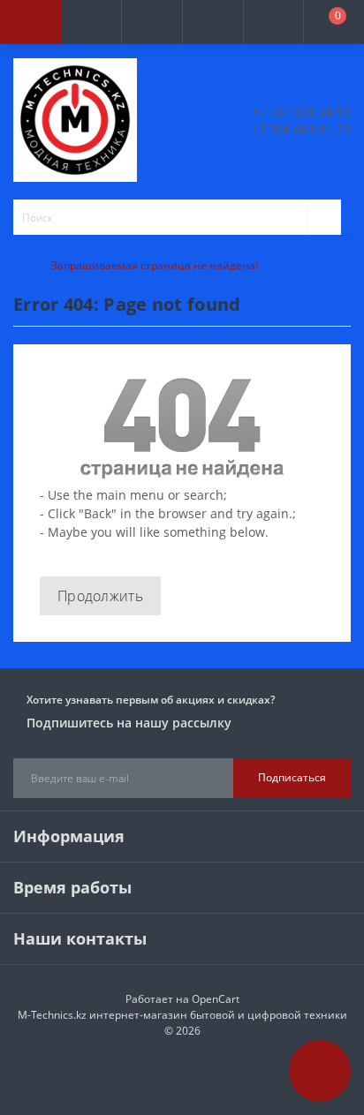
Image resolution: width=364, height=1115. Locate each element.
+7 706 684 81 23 (301, 129)
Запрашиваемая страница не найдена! (154, 265)
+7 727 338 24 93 (301, 110)
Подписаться (292, 777)
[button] (151, 22)
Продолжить (100, 596)
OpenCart (215, 998)
